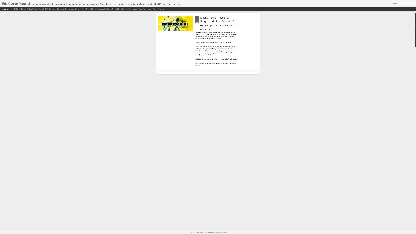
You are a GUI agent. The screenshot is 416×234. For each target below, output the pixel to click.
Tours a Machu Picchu (88, 9)
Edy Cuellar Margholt (36, 9)
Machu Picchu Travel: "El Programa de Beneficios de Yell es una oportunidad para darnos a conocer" (218, 23)
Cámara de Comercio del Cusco (68, 9)
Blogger (216, 232)
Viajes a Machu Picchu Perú (136, 9)
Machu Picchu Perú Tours (156, 9)
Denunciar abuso (222, 232)
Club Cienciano (50, 9)
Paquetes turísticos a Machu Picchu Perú (111, 9)
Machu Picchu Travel (20, 9)
